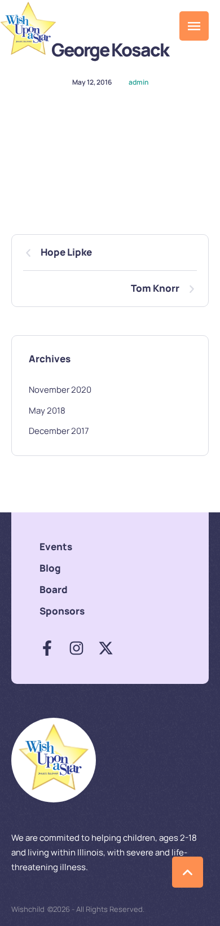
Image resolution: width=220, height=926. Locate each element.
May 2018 (47, 410)
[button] (162, 26)
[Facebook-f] (47, 648)
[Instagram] (76, 648)
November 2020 (60, 390)
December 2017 (59, 431)
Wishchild (28, 909)
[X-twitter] (105, 648)
